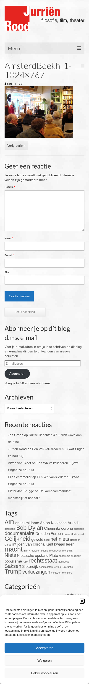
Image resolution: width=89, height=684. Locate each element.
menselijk (67, 550)
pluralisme (64, 556)
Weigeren (44, 660)
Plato (53, 555)
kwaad (59, 544)
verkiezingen (36, 572)
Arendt (73, 523)
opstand (41, 555)
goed (47, 539)
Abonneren (17, 373)
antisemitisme (27, 523)
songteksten (46, 567)
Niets (10, 555)
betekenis (10, 528)
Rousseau (63, 561)
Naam (9, 238)
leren (70, 544)
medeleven (55, 550)
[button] (82, 601)
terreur (57, 567)
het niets (59, 539)
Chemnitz (52, 528)
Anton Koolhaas (53, 523)
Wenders (67, 572)
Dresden (42, 534)
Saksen (13, 566)
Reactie (10, 187)
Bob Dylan (29, 527)
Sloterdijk (30, 566)
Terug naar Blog (25, 312)
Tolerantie (67, 567)
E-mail (9, 255)
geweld (37, 539)
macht (14, 549)
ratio (25, 561)
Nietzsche (25, 555)
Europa (57, 534)
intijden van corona (28, 544)
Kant (49, 544)
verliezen (56, 572)
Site (7, 272)
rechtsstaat (43, 560)
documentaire (19, 533)
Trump (13, 571)
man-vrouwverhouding (36, 550)
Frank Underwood (74, 534)
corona (67, 528)
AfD (9, 522)
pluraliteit (76, 556)
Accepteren (44, 648)
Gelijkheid (17, 538)
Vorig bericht (16, 145)
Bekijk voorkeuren (44, 673)
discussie (79, 528)
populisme (13, 561)
